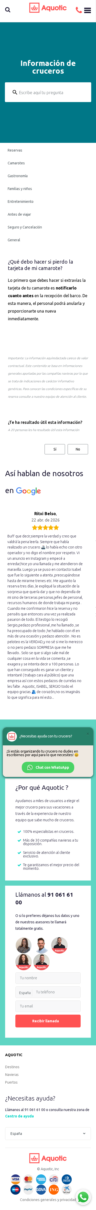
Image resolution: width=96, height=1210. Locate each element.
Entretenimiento (21, 201)
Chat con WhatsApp (52, 767)
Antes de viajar (19, 214)
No (78, 449)
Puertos (11, 1082)
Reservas (15, 150)
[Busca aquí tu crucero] (15, 10)
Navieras (12, 1075)
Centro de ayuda (19, 1116)
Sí (55, 449)
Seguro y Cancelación (25, 227)
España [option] (25, 993)
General (14, 240)
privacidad (68, 1200)
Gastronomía (18, 176)
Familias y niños (20, 189)
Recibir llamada (45, 1021)
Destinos (12, 1067)
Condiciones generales (38, 1200)
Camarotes (16, 163)
